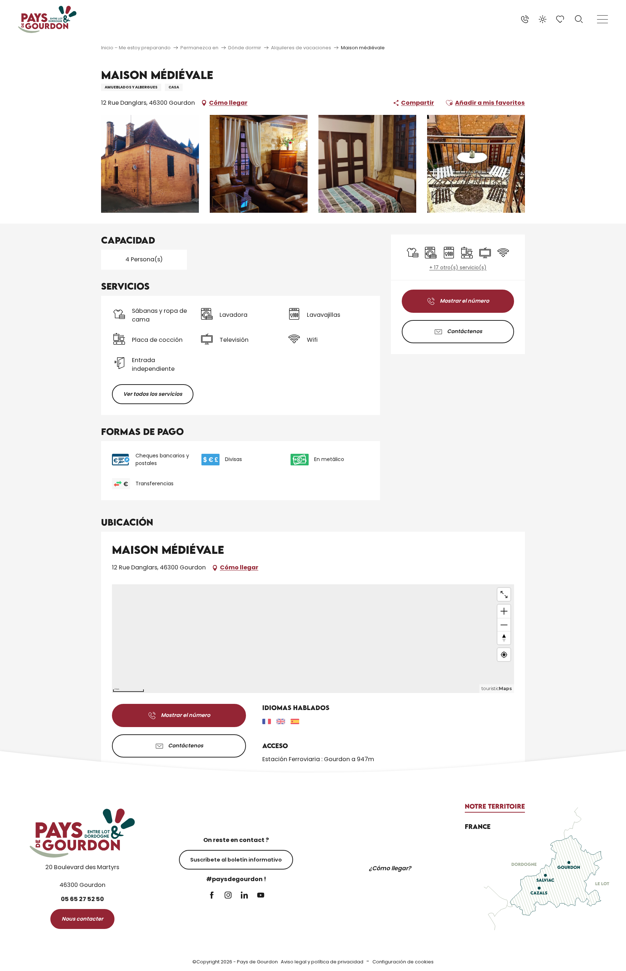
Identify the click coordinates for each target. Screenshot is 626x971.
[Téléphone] (524, 19)
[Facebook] (212, 895)
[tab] (495, 806)
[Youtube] (260, 895)
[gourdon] (47, 19)
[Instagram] (228, 895)
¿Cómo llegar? (390, 868)
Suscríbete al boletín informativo (236, 859)
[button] (578, 19)
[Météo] (542, 19)
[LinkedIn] (244, 895)
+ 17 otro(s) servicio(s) (458, 267)
